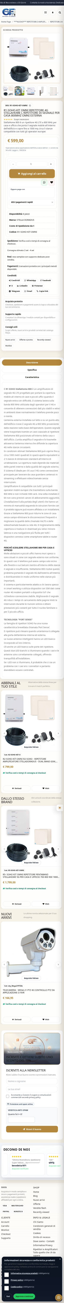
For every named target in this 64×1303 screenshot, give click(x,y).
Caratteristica (32, 383)
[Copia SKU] (29, 111)
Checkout (5, 1240)
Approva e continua (24, 1296)
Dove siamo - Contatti (43, 1247)
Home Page (6, 22)
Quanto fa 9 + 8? (15, 1120)
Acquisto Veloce (31, 753)
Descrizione (32, 368)
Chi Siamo (38, 1228)
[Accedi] (53, 12)
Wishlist (8, 352)
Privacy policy (17, 1280)
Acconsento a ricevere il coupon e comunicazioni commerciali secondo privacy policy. (31, 1102)
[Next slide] (58, 739)
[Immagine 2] (19, 97)
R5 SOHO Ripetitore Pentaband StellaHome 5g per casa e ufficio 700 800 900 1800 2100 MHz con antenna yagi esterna (30, 766)
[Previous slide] (4, 739)
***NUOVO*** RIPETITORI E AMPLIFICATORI (30, 22)
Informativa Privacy (42, 1251)
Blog (35, 1202)
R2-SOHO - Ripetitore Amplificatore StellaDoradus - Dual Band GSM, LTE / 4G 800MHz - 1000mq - (30, 882)
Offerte (36, 1210)
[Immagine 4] (42, 97)
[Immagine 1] (8, 97)
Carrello (5, 1232)
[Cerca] (60, 12)
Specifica (32, 376)
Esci (8, 1296)
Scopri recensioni (21, 125)
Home (36, 1198)
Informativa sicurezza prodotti (24, 1273)
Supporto (5, 1244)
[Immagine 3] (31, 97)
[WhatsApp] (58, 1297)
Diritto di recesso (41, 1243)
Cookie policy (16, 1287)
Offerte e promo (26, 346)
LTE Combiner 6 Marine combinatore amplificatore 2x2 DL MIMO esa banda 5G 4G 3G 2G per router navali (30, 997)
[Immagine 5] (53, 97)
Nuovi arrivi (10, 346)
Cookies (37, 1239)
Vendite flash (39, 1214)
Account (5, 1228)
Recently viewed (43, 346)
